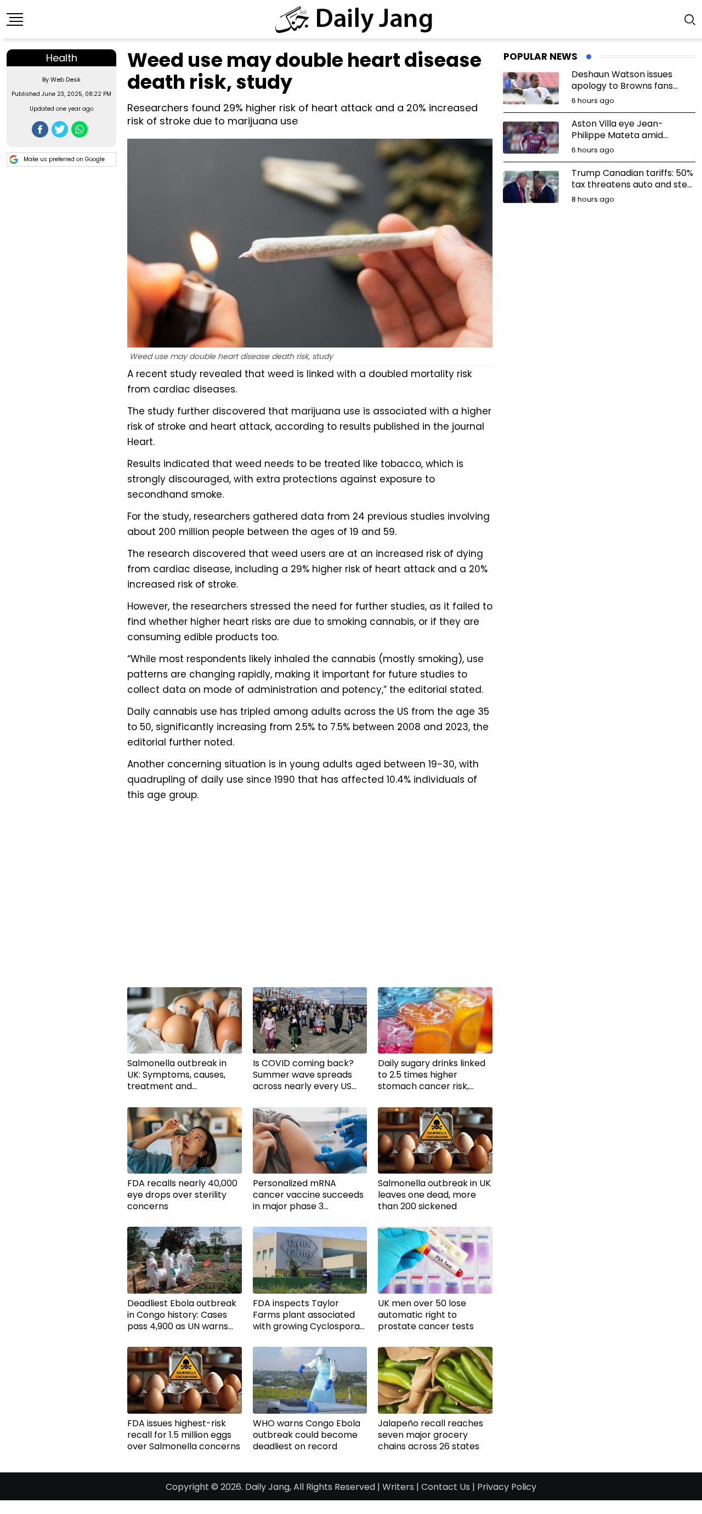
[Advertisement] (310, 898)
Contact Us (445, 1487)
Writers (398, 1487)
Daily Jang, (268, 1487)
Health (61, 58)
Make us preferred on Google (64, 159)
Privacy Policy (506, 1487)
